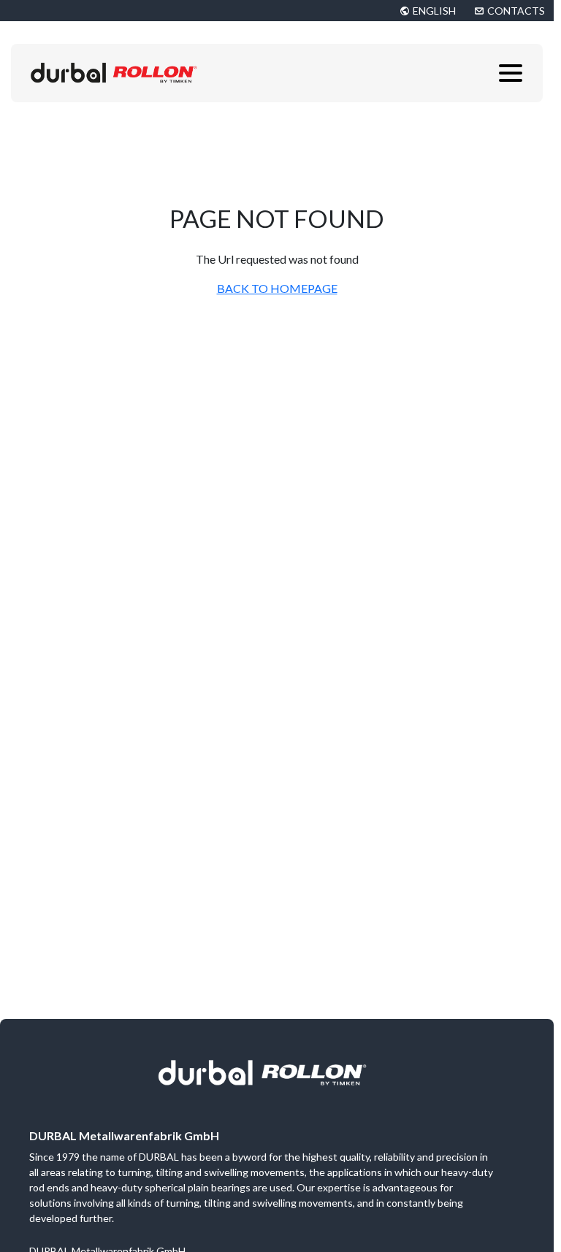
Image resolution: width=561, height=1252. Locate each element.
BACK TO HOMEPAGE (277, 288)
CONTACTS (516, 10)
